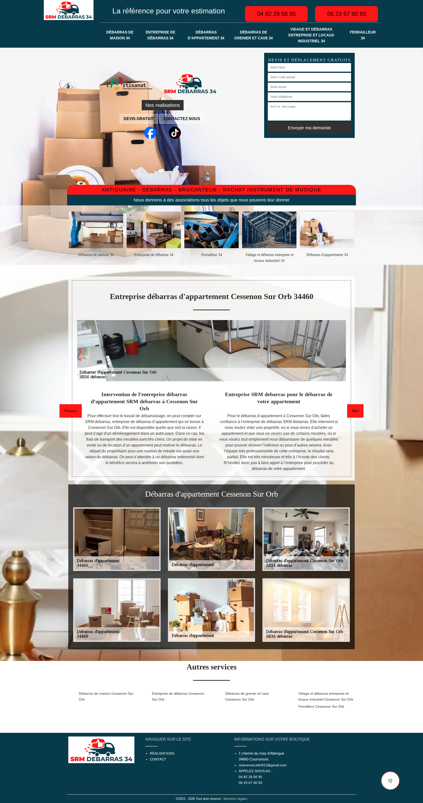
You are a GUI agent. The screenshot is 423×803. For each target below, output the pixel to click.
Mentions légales (235, 799)
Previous (70, 411)
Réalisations (162, 753)
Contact (158, 759)
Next (355, 411)
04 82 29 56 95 (276, 14)
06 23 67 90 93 (346, 14)
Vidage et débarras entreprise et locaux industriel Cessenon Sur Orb (325, 696)
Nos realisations (162, 105)
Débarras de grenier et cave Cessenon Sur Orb (247, 696)
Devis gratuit (139, 119)
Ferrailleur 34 (363, 35)
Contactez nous (181, 119)
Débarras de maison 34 (119, 35)
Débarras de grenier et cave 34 (253, 35)
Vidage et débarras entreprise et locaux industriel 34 (311, 35)
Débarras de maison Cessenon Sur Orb (106, 696)
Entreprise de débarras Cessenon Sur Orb (178, 696)
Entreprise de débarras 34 (160, 35)
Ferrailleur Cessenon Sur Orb (321, 706)
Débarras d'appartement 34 (206, 35)
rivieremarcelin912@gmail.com (263, 765)
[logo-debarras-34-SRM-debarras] (69, 10)
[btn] (390, 780)
